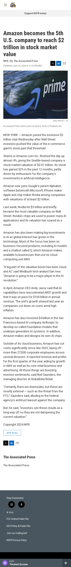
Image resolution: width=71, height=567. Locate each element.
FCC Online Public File (18, 519)
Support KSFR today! (35, 13)
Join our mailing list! (17, 533)
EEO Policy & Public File (18, 526)
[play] (5, 563)
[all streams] (66, 563)
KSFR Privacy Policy (17, 540)
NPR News (12, 433)
